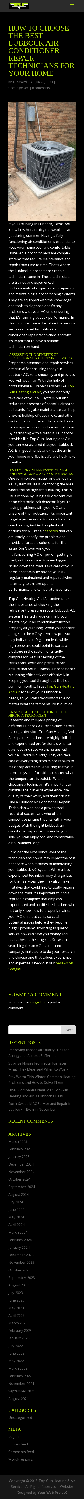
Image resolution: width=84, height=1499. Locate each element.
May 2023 (16, 1308)
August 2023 (18, 1285)
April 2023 (16, 1315)
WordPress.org (20, 1459)
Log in (13, 1436)
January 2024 (19, 1247)
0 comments (41, 88)
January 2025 (19, 1156)
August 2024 (18, 1194)
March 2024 (17, 1232)
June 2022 (16, 1353)
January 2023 (19, 1338)
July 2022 (15, 1345)
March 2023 (17, 1323)
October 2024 (19, 1179)
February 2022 (20, 1376)
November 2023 (21, 1262)
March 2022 (17, 1368)
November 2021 (21, 1383)
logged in (37, 1002)
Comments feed (21, 1451)
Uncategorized (18, 88)
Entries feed (18, 1444)
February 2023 (20, 1330)
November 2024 (21, 1171)
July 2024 (15, 1202)
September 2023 (21, 1277)
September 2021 (21, 1391)
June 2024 (16, 1209)
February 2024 (20, 1239)
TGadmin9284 (22, 82)
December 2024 (21, 1164)
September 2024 (21, 1186)
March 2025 (17, 1141)
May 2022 (16, 1360)
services (51, 531)
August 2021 (18, 1398)
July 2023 (15, 1292)
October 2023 (19, 1270)
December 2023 (21, 1255)
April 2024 (16, 1224)
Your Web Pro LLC (52, 1492)
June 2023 (16, 1300)
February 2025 (20, 1149)
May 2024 (16, 1217)
